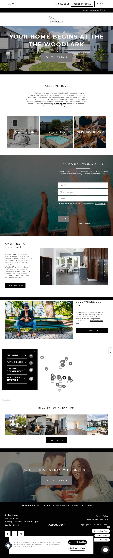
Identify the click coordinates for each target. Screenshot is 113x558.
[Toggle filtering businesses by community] (31, 379)
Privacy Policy (102, 516)
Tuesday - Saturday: (13, 521)
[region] (56, 374)
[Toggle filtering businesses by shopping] (31, 370)
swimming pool (60, 103)
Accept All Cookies (77, 542)
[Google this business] (21, 534)
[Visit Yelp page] (14, 534)
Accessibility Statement (97, 519)
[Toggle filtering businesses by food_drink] (31, 356)
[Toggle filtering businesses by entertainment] (31, 363)
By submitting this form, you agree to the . (83, 203)
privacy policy (100, 203)
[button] (82, 4)
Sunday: (8, 525)
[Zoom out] (110, 352)
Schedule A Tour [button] (56, 57)
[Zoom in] (110, 349)
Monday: (8, 518)
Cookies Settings (77, 548)
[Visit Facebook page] (7, 534)
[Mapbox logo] (5, 400)
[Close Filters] (35, 352)
